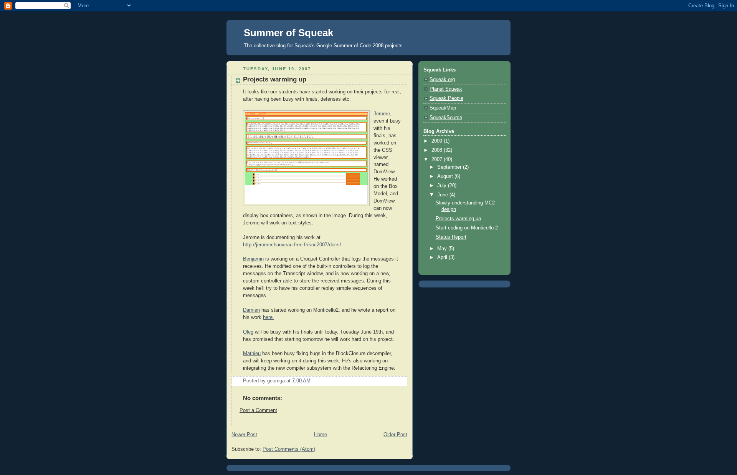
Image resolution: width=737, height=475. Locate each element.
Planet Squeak (446, 89)
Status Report (451, 237)
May (442, 248)
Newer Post (244, 434)
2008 (437, 150)
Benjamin (253, 259)
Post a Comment (258, 410)
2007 (437, 159)
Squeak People (446, 98)
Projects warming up (458, 218)
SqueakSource (446, 117)
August (445, 176)
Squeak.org (442, 79)
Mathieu (252, 353)
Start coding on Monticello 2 (467, 228)
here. (268, 317)
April (443, 257)
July (442, 185)
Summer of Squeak (288, 32)
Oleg (248, 332)
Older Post (395, 434)
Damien (251, 310)
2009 (437, 141)
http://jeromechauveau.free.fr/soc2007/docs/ (292, 244)
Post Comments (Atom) (289, 449)
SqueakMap (443, 108)
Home (320, 434)
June (443, 195)
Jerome (381, 113)
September (450, 167)
